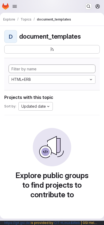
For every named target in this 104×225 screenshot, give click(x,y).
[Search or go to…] (88, 6)
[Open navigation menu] (14, 6)
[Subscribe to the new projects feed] (52, 49)
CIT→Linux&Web (67, 223)
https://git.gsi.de (17, 223)
